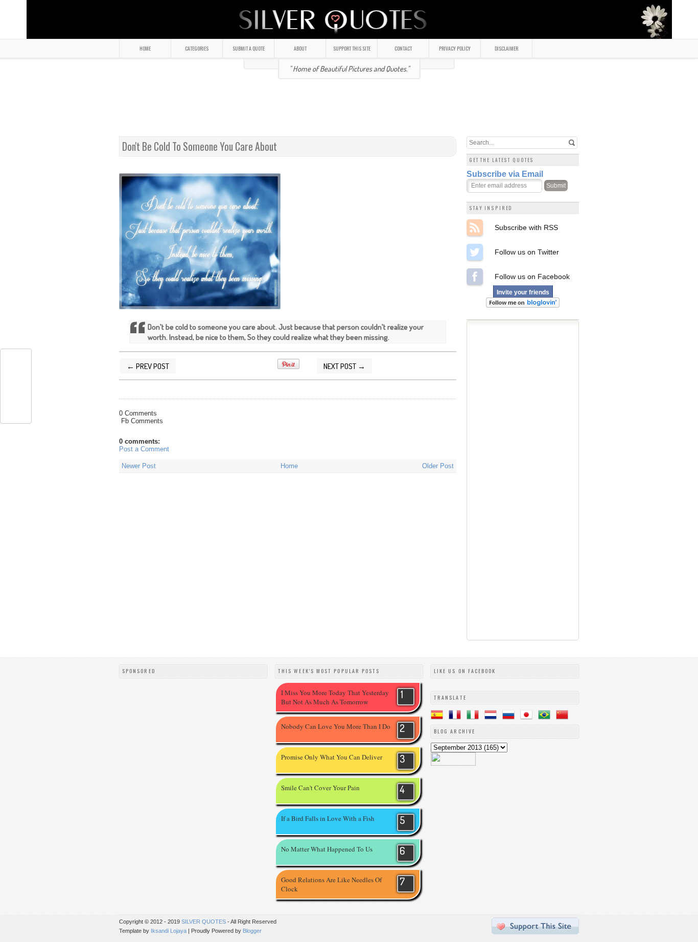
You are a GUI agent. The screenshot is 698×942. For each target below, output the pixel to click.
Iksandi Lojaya (169, 931)
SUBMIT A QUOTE (248, 48)
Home (289, 466)
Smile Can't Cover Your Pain (320, 787)
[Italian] (475, 716)
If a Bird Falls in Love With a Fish (328, 818)
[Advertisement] (349, 112)
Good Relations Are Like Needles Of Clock (331, 884)
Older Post (438, 466)
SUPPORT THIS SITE (351, 48)
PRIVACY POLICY (455, 48)
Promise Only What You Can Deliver (331, 757)
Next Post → (344, 366)
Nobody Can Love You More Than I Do (335, 726)
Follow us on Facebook (475, 276)
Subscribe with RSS (475, 227)
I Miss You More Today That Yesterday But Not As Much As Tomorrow (335, 697)
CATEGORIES (196, 48)
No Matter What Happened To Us (327, 849)
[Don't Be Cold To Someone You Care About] (200, 306)
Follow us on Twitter (475, 252)
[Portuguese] (546, 716)
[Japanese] (528, 716)
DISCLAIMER (506, 48)
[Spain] (439, 716)
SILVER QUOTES (203, 921)
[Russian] (510, 716)
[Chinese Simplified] (564, 716)
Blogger (252, 931)
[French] (457, 716)
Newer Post (139, 466)
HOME (145, 48)
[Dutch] (492, 716)
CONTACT (403, 48)
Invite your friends (523, 292)
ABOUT (300, 48)
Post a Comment (144, 449)
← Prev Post (148, 366)
